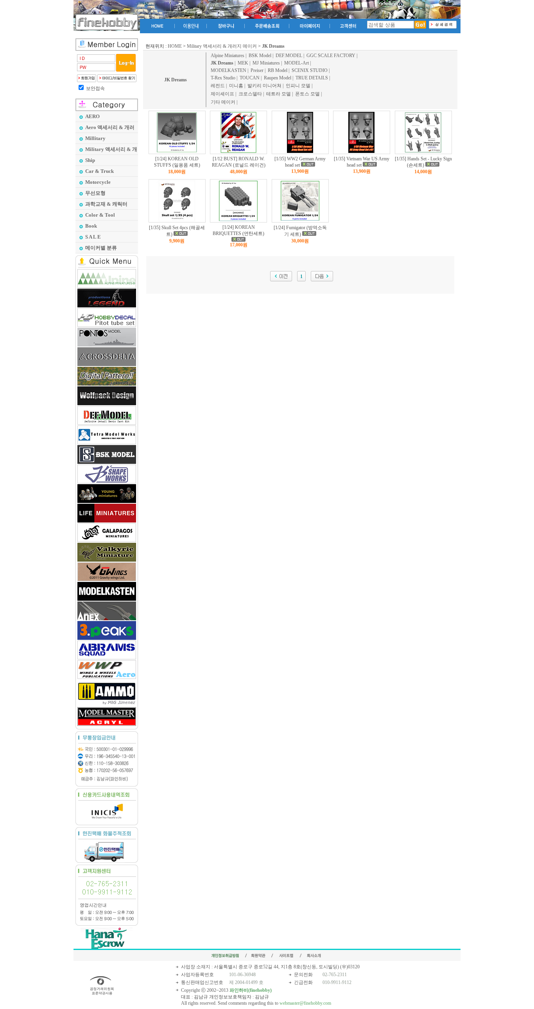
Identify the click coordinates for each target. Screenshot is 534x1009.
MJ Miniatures (266, 63)
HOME (175, 46)
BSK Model (260, 55)
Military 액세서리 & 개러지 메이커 (222, 46)
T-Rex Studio (223, 78)
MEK (243, 63)
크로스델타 (250, 94)
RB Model (277, 70)
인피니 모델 (298, 85)
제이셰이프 (222, 94)
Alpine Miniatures (227, 55)
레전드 (218, 85)
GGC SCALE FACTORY (330, 55)
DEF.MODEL (289, 55)
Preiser (257, 70)
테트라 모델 (278, 94)
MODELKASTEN (228, 70)
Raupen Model (277, 78)
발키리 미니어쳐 (264, 85)
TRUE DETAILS (312, 78)
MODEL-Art (296, 63)
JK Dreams (175, 80)
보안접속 (95, 88)
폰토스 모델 (307, 94)
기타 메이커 (223, 102)
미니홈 (236, 85)
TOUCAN (250, 78)
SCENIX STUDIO (310, 70)
